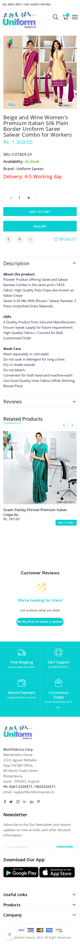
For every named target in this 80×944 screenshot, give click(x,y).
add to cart (66, 522)
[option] (40, 481)
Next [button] (72, 425)
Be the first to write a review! (40, 622)
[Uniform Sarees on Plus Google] (24, 801)
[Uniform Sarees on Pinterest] (38, 801)
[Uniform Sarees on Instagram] (18, 801)
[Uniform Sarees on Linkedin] (31, 801)
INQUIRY (40, 226)
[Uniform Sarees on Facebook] (5, 801)
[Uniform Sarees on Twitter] (11, 801)
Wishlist (67, 239)
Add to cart (40, 211)
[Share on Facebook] (8, 239)
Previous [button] (64, 425)
